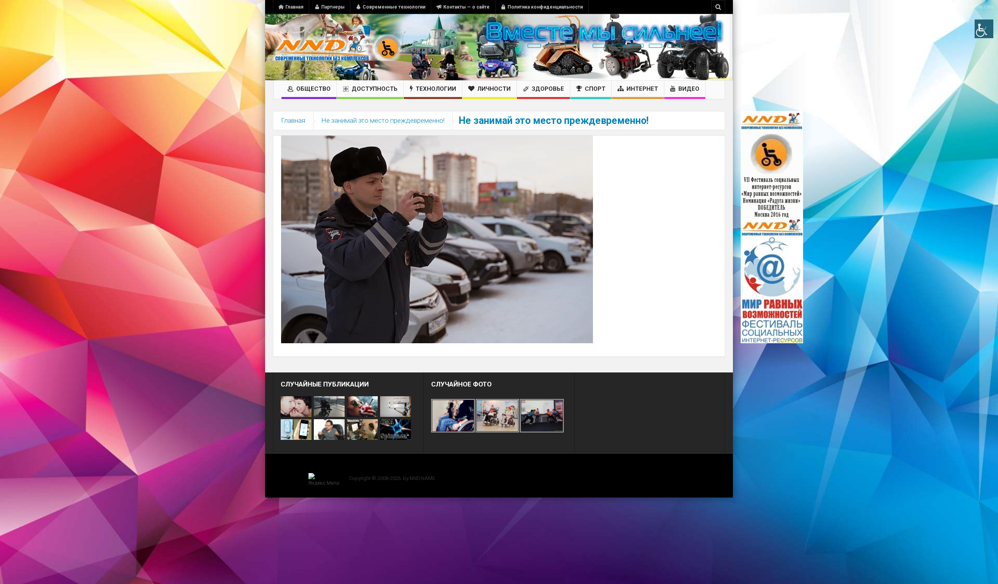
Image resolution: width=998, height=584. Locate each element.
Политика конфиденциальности (545, 7)
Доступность (375, 88)
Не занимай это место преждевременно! (382, 120)
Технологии (436, 88)
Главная (294, 7)
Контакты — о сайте (466, 7)
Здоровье (548, 88)
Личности (494, 88)
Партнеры (333, 7)
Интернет (642, 88)
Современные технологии (394, 7)
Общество (313, 88)
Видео (688, 88)
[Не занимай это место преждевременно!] (437, 239)
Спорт (595, 88)
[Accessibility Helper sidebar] (984, 28)
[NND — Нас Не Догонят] (337, 47)
